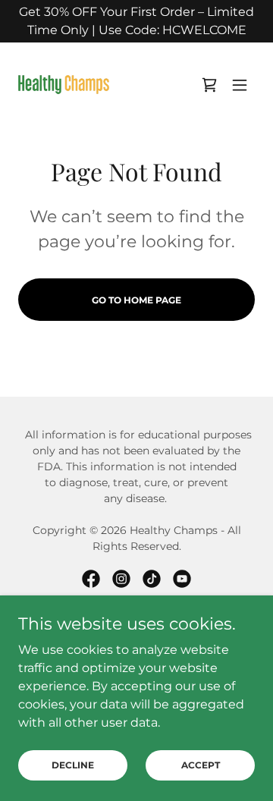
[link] (63, 84)
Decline (73, 765)
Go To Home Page (136, 300)
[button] (239, 85)
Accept (200, 765)
